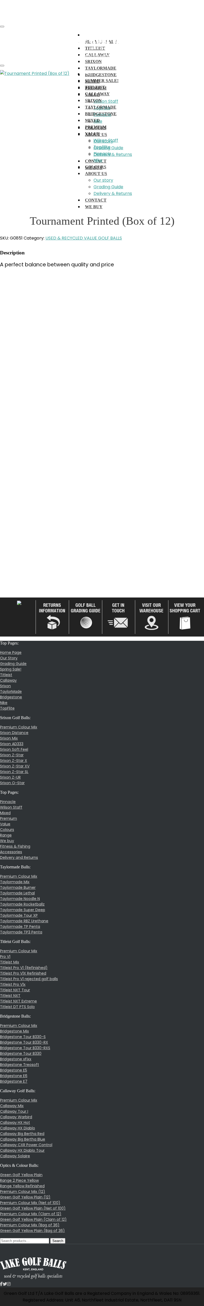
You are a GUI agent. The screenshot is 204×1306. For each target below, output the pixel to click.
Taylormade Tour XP (19, 915)
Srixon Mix (9, 738)
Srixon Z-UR (10, 777)
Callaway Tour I (14, 1111)
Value (5, 824)
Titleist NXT (10, 995)
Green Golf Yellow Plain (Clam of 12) (33, 1219)
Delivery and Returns (19, 857)
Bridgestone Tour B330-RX (24, 1042)
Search (57, 1241)
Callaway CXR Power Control (26, 1144)
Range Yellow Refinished (22, 1186)
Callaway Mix (12, 1105)
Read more (16, 427)
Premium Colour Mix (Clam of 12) (30, 1214)
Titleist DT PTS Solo (17, 1006)
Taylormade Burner (18, 887)
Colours (7, 829)
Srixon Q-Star (12, 783)
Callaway (8, 680)
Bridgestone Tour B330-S (23, 1036)
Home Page (11, 652)
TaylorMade (100, 68)
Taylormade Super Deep (22, 909)
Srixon (93, 61)
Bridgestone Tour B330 (20, 1053)
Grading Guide (13, 663)
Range (6, 835)
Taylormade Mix (14, 882)
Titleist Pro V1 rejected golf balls (29, 978)
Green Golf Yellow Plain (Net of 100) (33, 1208)
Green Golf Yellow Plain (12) (25, 1197)
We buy (7, 840)
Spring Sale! (10, 669)
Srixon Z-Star (12, 755)
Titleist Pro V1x (13, 984)
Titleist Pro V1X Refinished (23, 973)
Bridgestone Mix (14, 1031)
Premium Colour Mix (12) (22, 1191)
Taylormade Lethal (17, 893)
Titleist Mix (9, 962)
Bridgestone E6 (13, 1075)
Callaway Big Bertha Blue (22, 1139)
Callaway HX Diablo (17, 1128)
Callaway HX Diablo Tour (22, 1150)
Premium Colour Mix (18, 727)
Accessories (11, 852)
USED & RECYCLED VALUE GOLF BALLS (83, 238)
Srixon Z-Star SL (14, 771)
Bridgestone (11, 697)
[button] (87, 35)
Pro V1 (5, 956)
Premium (8, 818)
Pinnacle (8, 801)
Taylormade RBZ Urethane (24, 921)
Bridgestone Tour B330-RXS (25, 1048)
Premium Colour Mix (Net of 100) (30, 1202)
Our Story (9, 658)
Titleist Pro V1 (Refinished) (24, 967)
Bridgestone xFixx (15, 1059)
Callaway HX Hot (15, 1122)
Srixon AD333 (11, 743)
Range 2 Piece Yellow (19, 1180)
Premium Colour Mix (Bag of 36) (30, 1225)
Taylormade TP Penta (20, 926)
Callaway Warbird (16, 1117)
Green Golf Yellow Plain (21, 1174)
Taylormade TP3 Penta (21, 932)
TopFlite (7, 708)
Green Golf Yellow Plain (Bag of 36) (32, 1230)
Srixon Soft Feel (14, 749)
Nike (3, 702)
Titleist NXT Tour (15, 990)
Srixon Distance (14, 732)
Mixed (5, 813)
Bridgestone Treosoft (19, 1064)
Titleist (6, 674)
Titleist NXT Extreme (18, 1001)
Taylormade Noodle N (20, 898)
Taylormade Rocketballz (22, 904)
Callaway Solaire (15, 1156)
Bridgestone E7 (13, 1081)
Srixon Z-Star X (13, 760)
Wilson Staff (11, 807)
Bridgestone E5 (13, 1070)
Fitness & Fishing (15, 846)
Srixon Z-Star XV (14, 766)
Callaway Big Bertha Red (22, 1133)
